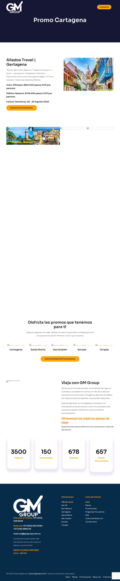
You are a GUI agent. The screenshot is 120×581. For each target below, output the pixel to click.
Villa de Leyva (67, 502)
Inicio (87, 502)
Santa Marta (66, 515)
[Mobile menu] (90, 7)
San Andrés (66, 518)
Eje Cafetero (66, 508)
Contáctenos (91, 521)
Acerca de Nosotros (94, 518)
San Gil (64, 505)
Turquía (64, 525)
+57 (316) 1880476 (22, 529)
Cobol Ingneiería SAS (37, 573)
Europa (64, 521)
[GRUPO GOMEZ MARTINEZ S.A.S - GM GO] (14, 7)
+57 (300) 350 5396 (32, 526)
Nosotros (97, 577)
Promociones (91, 508)
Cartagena (66, 512)
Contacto (104, 7)
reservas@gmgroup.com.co (27, 533)
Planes (88, 505)
